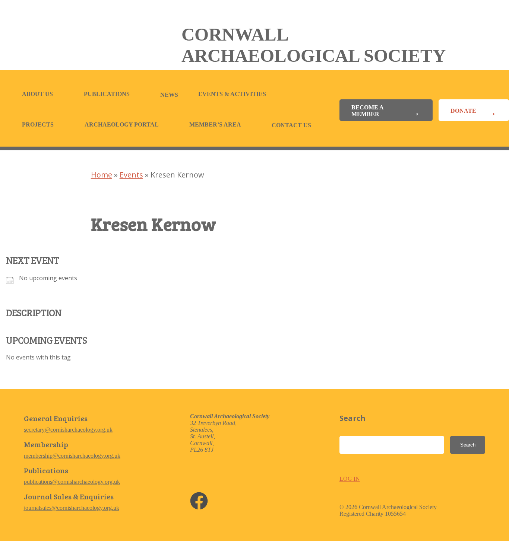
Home (101, 175)
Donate (463, 111)
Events (131, 175)
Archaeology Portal (122, 124)
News (169, 95)
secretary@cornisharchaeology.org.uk (68, 429)
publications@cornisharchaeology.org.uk (72, 482)
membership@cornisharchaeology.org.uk (72, 455)
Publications (107, 94)
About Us (37, 94)
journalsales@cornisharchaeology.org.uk (71, 508)
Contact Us (291, 125)
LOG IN (349, 479)
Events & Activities (232, 94)
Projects (38, 124)
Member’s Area (215, 124)
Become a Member (367, 110)
